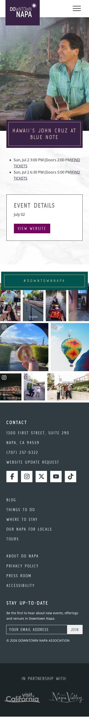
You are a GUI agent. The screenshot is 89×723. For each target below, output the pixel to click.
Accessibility (20, 585)
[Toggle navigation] (77, 9)
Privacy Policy (22, 566)
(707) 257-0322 (22, 452)
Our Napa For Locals (29, 529)
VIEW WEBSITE (32, 228)
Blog (11, 499)
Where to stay (22, 519)
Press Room (18, 575)
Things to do (20, 509)
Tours (12, 539)
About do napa (22, 556)
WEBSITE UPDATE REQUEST (32, 462)
